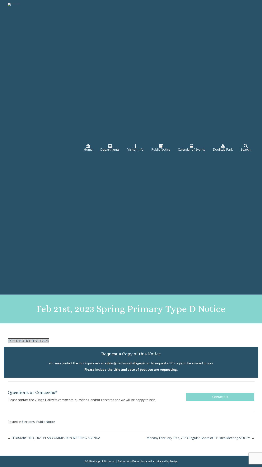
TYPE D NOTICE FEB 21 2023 (28, 341)
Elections (28, 422)
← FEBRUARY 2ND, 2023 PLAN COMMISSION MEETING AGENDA (54, 438)
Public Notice (45, 422)
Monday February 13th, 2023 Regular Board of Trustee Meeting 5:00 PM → (200, 438)
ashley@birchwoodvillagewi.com (127, 363)
